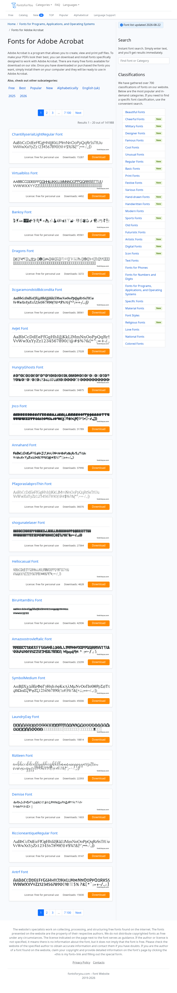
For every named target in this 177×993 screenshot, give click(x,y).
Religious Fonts (135, 322)
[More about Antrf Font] (61, 882)
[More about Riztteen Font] (61, 766)
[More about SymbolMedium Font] (61, 688)
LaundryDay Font (25, 716)
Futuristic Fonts (135, 232)
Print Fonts (132, 176)
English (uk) (91, 88)
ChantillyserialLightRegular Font (37, 134)
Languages (70, 5)
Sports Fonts (133, 218)
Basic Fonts (132, 169)
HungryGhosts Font (27, 367)
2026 (23, 96)
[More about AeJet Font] (61, 339)
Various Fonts (134, 190)
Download (98, 157)
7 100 (67, 113)
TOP (51, 15)
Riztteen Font (22, 755)
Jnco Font (19, 406)
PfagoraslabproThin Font (32, 483)
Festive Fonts (133, 183)
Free (10, 15)
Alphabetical (81, 15)
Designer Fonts (135, 133)
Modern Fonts (134, 211)
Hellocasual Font (25, 561)
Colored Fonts (134, 344)
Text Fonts (132, 260)
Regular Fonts (134, 161)
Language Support (104, 15)
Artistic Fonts (133, 239)
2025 (11, 96)
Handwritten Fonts (137, 204)
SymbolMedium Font (28, 678)
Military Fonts (134, 126)
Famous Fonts (134, 140)
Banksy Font (21, 212)
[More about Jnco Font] (61, 417)
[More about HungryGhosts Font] (61, 378)
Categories (43, 5)
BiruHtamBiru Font (27, 600)
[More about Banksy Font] (61, 223)
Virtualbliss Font (25, 173)
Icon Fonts (132, 253)
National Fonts (134, 336)
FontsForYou (25, 5)
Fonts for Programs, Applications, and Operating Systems (143, 290)
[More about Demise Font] (61, 805)
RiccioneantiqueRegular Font (35, 833)
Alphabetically (67, 88)
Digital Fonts (133, 246)
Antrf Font (20, 872)
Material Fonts (134, 308)
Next (78, 113)
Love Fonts (132, 329)
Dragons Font (23, 250)
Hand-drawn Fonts (137, 197)
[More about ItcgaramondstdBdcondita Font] (61, 300)
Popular (63, 15)
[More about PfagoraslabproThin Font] (61, 494)
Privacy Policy (81, 962)
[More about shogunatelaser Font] (61, 533)
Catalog (23, 15)
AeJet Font (20, 328)
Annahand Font (24, 445)
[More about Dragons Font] (61, 261)
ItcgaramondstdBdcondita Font (37, 289)
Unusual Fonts (134, 154)
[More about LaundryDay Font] (61, 727)
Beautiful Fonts (135, 112)
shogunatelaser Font (28, 522)
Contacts (99, 962)
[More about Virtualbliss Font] (61, 184)
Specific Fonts (134, 301)
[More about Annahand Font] (61, 456)
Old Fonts (131, 225)
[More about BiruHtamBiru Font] (61, 611)
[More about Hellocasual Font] (61, 572)
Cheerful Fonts (135, 119)
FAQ (57, 5)
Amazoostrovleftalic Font (32, 639)
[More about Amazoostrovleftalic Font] (61, 650)
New (37, 15)
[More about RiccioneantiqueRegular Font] (61, 844)
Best (22, 88)
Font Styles (132, 315)
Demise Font (22, 794)
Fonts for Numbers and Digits (140, 277)
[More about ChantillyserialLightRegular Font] (61, 145)
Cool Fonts (132, 147)
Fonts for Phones (136, 268)
